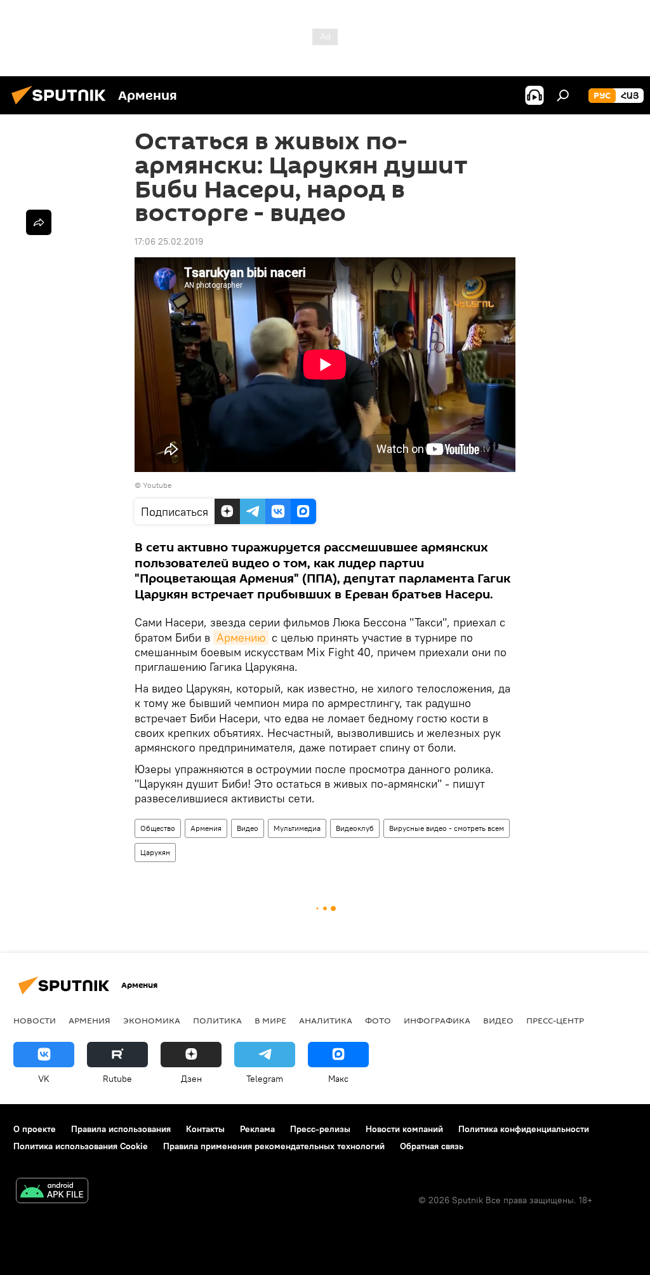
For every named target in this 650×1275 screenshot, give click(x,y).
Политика (217, 1020)
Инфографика (437, 1020)
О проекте (34, 1129)
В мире (270, 1020)
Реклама (257, 1129)
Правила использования (121, 1129)
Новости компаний (404, 1129)
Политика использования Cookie (80, 1146)
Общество (157, 828)
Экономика (151, 1020)
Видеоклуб (355, 828)
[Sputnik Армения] (62, 106)
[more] (38, 222)
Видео (247, 828)
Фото (378, 1020)
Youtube (157, 485)
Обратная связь (431, 1146)
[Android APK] (52, 1192)
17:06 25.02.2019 (169, 241)
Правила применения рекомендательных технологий (274, 1146)
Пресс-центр (555, 1020)
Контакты (205, 1129)
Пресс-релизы (320, 1129)
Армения (206, 828)
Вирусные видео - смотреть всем (446, 828)
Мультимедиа (297, 828)
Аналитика (325, 1020)
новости (34, 1020)
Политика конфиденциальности (523, 1129)
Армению (240, 637)
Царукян (155, 852)
